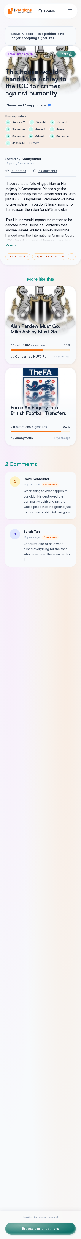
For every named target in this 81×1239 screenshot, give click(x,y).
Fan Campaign (18, 256)
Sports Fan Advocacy (49, 256)
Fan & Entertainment (20, 54)
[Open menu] (70, 11)
